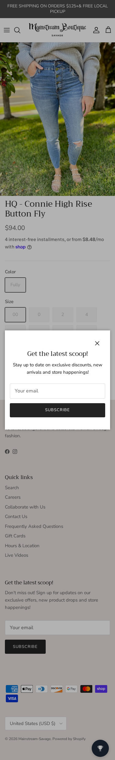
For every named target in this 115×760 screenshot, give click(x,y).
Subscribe (57, 410)
